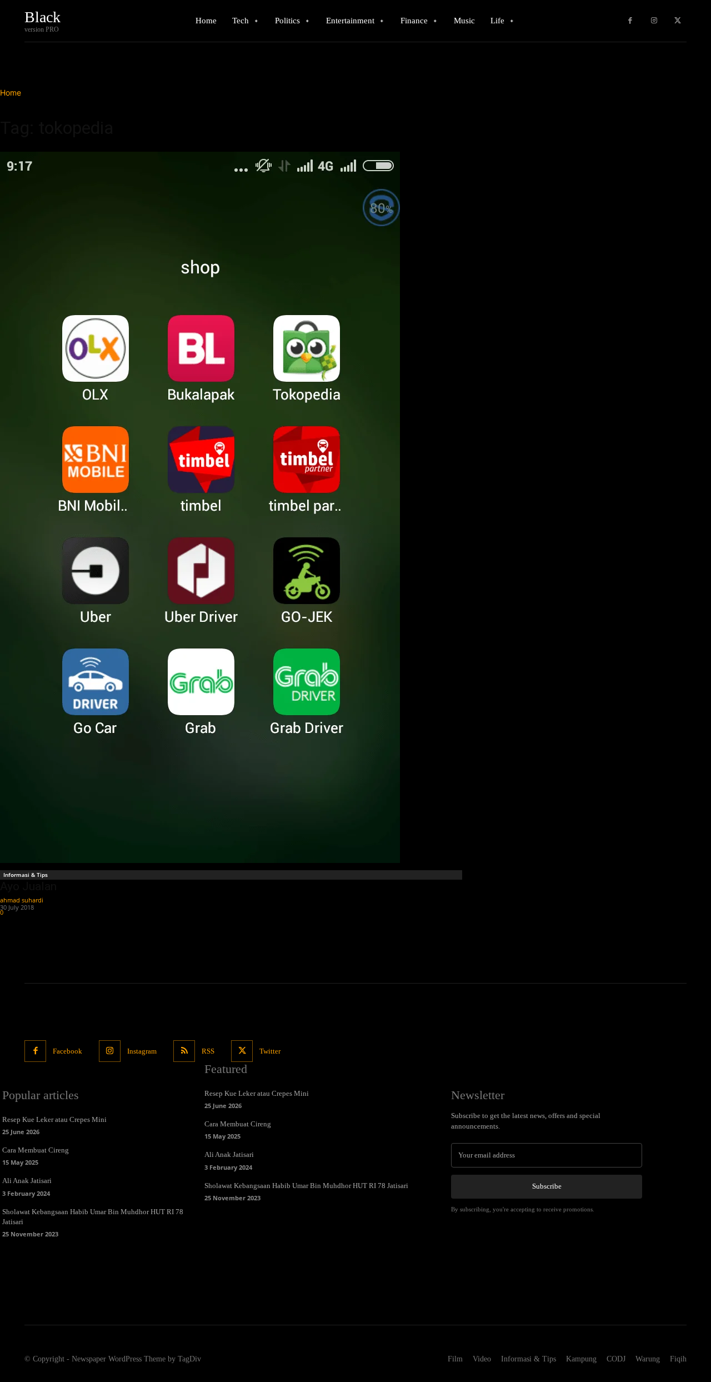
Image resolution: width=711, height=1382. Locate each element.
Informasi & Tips (25, 875)
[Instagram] (654, 21)
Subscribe (547, 1186)
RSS (208, 1051)
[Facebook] (630, 21)
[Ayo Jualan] (232, 507)
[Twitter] (677, 21)
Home (10, 92)
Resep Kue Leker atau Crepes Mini (54, 1119)
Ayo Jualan (28, 886)
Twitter (270, 1051)
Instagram (142, 1051)
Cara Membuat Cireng (35, 1150)
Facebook (67, 1051)
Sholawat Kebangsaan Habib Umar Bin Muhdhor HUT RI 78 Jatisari (306, 1185)
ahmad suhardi (21, 900)
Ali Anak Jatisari (27, 1180)
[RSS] (184, 1051)
